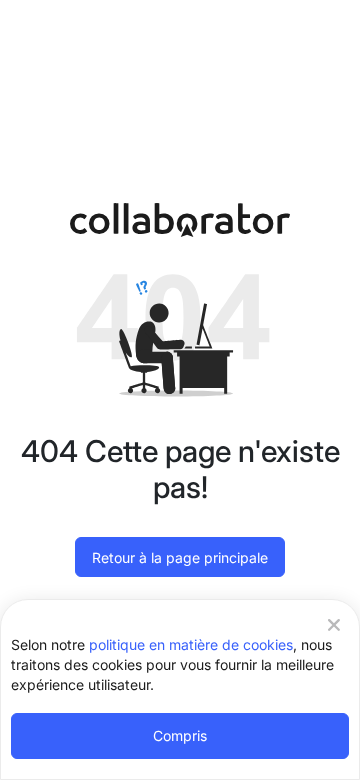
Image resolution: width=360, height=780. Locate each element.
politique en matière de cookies (191, 644)
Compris (180, 735)
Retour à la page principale (180, 557)
